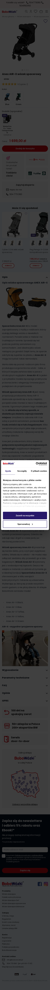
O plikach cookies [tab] (39, 471)
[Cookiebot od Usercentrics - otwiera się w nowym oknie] (36, 463)
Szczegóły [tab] (22, 471)
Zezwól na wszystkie (25, 515)
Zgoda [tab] (8, 471)
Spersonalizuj (23, 524)
